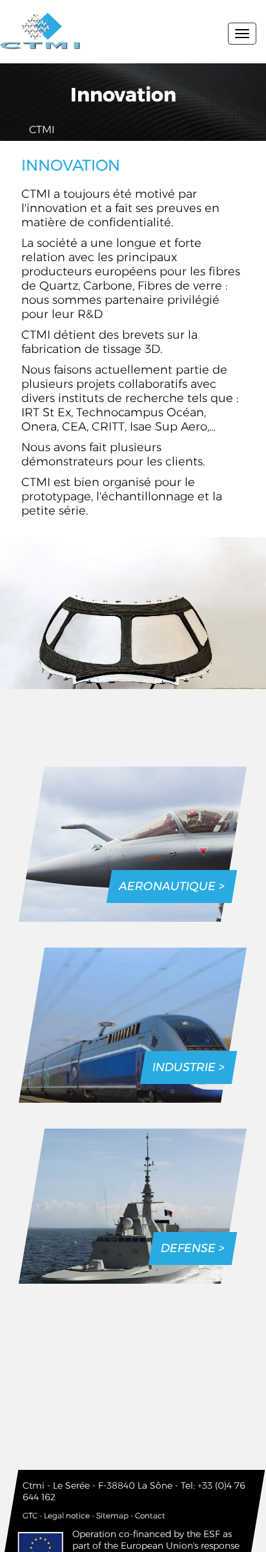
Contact (150, 1515)
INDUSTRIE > (188, 1067)
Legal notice (67, 1515)
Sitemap (112, 1515)
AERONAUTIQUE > (172, 886)
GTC (30, 1515)
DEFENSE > (192, 1248)
